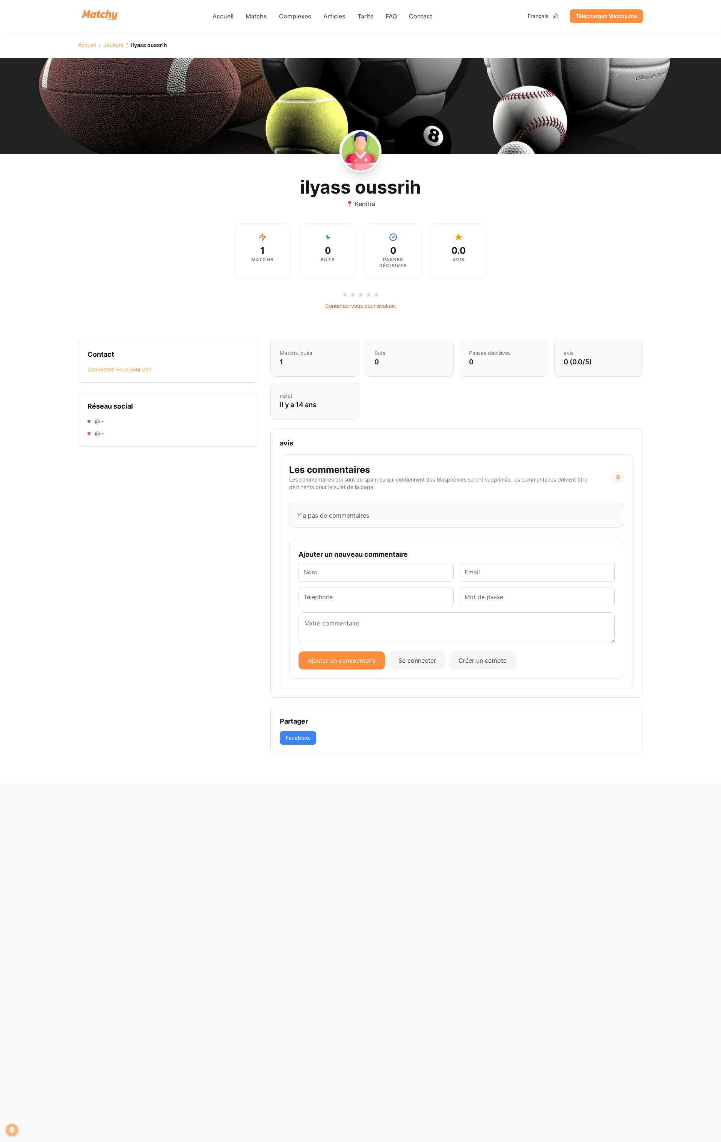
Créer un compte (483, 660)
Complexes (295, 16)
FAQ (391, 16)
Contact (420, 16)
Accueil (223, 16)
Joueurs (113, 45)
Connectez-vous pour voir (119, 369)
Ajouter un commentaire (342, 660)
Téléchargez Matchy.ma (606, 16)
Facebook (298, 738)
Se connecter (417, 660)
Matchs (256, 16)
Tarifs (365, 16)
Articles (334, 16)
